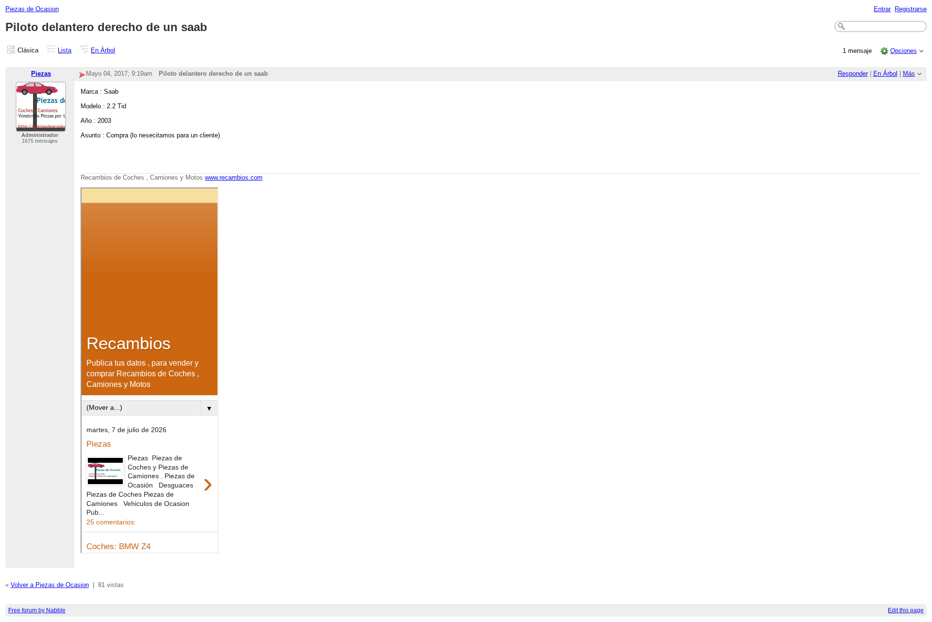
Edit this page (906, 610)
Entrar (882, 9)
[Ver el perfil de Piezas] (41, 126)
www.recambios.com (234, 177)
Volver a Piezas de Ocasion (50, 584)
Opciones (903, 50)
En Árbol (103, 50)
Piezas (41, 73)
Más (909, 73)
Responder (853, 73)
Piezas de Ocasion (32, 9)
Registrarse (911, 9)
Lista (64, 50)
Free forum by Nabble (37, 610)
